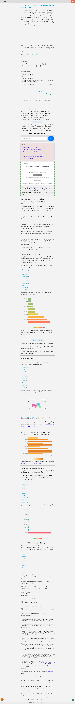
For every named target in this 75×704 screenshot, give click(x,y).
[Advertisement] (37, 35)
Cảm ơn (45, 702)
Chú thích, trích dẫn (29, 158)
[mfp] (37, 261)
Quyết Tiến (25, 482)
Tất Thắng (25, 287)
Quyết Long (25, 493)
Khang (24, 556)
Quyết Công (25, 484)
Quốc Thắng (25, 270)
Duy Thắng (25, 285)
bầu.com (4, 1)
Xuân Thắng (25, 276)
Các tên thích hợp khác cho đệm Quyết (34, 154)
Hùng (23, 567)
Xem (51, 138)
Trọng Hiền (25, 376)
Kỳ (23, 552)
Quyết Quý (25, 488)
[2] (23, 203)
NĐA (29, 702)
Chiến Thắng (25, 281)
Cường (24, 570)
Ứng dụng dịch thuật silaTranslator (38, 187)
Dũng (23, 565)
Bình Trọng (25, 380)
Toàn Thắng (25, 283)
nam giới (51, 201)
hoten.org (50, 671)
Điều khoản (41, 702)
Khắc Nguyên (26, 367)
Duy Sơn (24, 374)
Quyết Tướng (25, 502)
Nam (23, 561)
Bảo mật (36, 702)
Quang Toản (25, 378)
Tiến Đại (24, 369)
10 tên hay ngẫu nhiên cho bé (31, 151)
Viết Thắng (25, 290)
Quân (23, 554)
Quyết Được (25, 500)
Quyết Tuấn (25, 497)
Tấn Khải (24, 371)
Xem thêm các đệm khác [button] (37, 340)
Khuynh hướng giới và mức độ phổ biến (34, 147)
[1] (37, 81)
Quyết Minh (25, 486)
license (32, 699)
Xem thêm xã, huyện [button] (37, 122)
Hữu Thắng (25, 274)
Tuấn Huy (24, 383)
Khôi (23, 559)
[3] (51, 84)
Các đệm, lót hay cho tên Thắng (32, 149)
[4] (48, 108)
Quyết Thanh (25, 491)
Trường (24, 572)
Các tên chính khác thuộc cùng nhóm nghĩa (35, 156)
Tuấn (23, 563)
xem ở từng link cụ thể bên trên (32, 463)
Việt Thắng (25, 278)
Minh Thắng (25, 272)
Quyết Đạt (25, 495)
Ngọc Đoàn (25, 387)
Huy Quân (24, 385)
